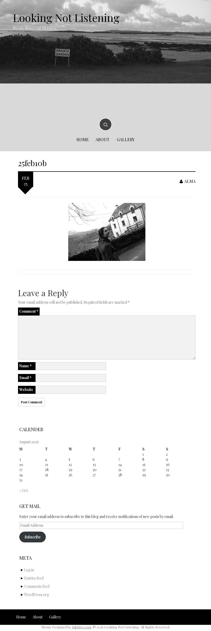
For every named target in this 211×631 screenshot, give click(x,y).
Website (26, 389)
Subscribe (33, 536)
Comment (28, 311)
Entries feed (33, 578)
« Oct (23, 490)
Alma (190, 181)
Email (25, 377)
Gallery (126, 139)
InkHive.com (81, 627)
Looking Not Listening (66, 17)
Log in (29, 569)
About (102, 139)
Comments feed (36, 586)
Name (25, 365)
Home (82, 139)
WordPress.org (36, 594)
